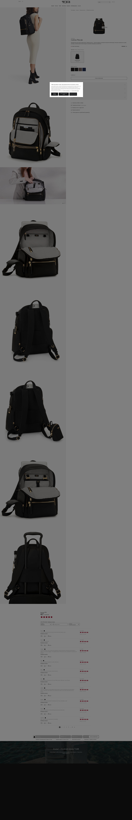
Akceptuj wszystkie (54, 94)
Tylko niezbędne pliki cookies (63, 94)
